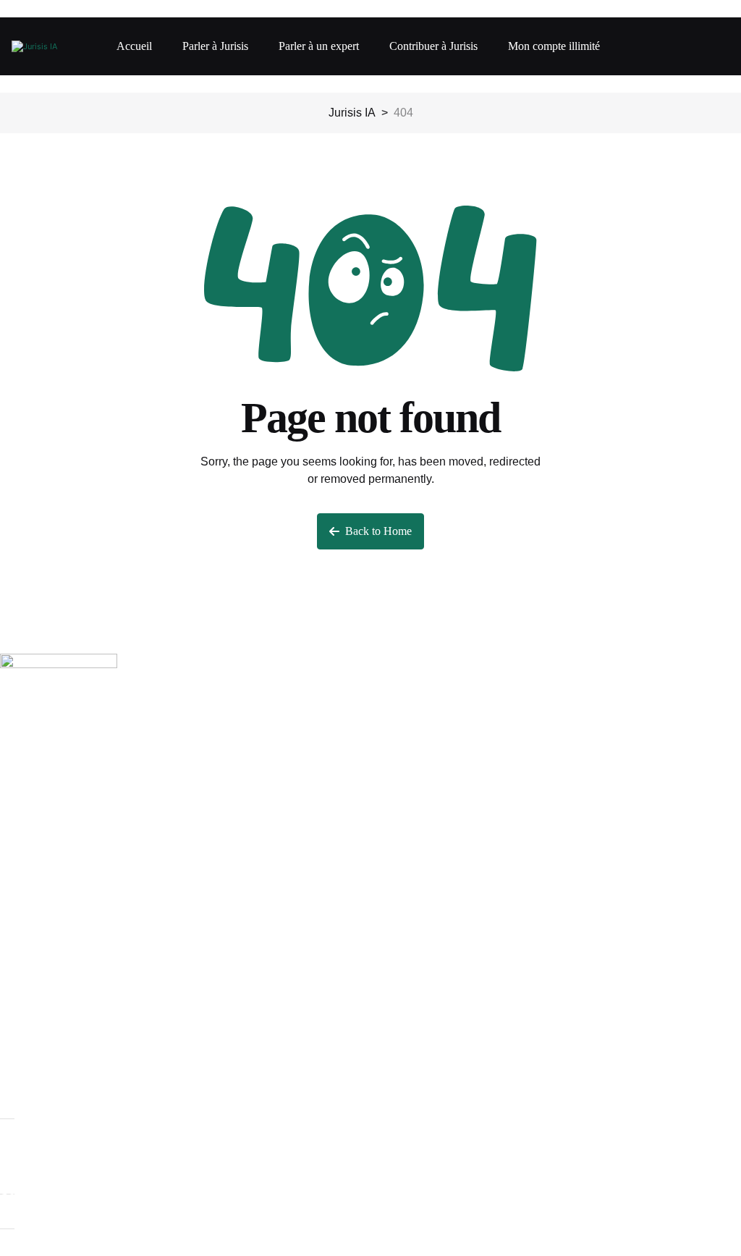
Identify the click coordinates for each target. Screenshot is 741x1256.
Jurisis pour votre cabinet (64, 947)
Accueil (134, 46)
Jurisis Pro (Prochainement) (71, 964)
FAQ (11, 1075)
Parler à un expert (319, 46)
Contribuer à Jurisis (433, 46)
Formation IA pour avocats (67, 924)
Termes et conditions (53, 1098)
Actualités (25, 1051)
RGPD (17, 1011)
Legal (14, 1167)
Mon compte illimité (554, 46)
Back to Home (378, 531)
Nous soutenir (36, 907)
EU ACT (21, 1034)
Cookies (21, 1190)
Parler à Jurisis (215, 46)
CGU (13, 988)
